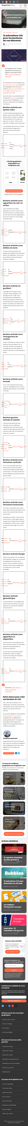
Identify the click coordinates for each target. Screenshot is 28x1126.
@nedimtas (16, 671)
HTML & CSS (14, 32)
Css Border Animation (6, 671)
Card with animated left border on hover (5, 446)
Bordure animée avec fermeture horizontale (13, 503)
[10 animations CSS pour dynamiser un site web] (14, 873)
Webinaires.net (6, 1072)
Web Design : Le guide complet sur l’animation (13, 689)
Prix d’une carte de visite (8, 1019)
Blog (4, 32)
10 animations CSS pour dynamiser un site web (13, 882)
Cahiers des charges (7, 1050)
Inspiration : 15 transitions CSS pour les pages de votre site (14, 930)
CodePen (24, 145)
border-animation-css (6, 145)
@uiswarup (17, 145)
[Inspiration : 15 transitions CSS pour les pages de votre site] (14, 920)
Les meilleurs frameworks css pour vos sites (12, 907)
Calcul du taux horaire (8, 1067)
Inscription (14, 970)
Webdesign (8, 32)
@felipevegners (17, 582)
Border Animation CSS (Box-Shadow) (4, 582)
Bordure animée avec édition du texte (13, 246)
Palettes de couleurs (7, 1055)
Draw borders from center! (6, 232)
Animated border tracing (6, 489)
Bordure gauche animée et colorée (11, 418)
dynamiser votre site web (10, 85)
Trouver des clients (7, 1088)
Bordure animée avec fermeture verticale (13, 461)
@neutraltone (16, 446)
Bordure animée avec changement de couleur (13, 336)
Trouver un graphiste (7, 1084)
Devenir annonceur (7, 1092)
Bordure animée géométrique (10, 597)
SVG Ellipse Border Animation (5, 366)
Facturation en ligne (7, 1046)
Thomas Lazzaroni (9, 44)
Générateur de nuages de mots (10, 1059)
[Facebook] (9, 1006)
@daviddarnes (16, 272)
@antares (17, 540)
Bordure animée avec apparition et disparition (13, 636)
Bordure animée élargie (14, 554)
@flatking (17, 232)
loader (10, 93)
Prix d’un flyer (5, 1028)
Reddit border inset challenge (5, 272)
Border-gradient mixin (7, 321)
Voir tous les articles (8, 753)
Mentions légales (6, 1109)
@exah (16, 321)
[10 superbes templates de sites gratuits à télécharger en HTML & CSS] (14, 849)
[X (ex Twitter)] (6, 1006)
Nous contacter (6, 1096)
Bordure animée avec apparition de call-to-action (13, 203)
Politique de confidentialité (9, 1105)
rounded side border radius (6, 404)
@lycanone (17, 621)
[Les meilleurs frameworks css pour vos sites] (14, 896)
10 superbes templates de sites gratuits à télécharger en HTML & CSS (13, 861)
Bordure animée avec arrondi (13, 380)
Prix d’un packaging (7, 1032)
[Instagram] (16, 1006)
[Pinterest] (12, 1006)
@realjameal (16, 489)
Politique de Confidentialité (16, 977)
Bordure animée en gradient (12, 287)
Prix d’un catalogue (7, 1024)
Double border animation (6, 540)
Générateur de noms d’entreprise (11, 1063)
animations (13, 98)
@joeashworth (15, 404)
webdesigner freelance (11, 716)
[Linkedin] (2, 1006)
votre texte (14, 89)
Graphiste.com (10, 1121)
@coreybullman (17, 366)
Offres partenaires (7, 1101)
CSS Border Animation (5, 621)
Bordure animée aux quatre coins (12, 108)
